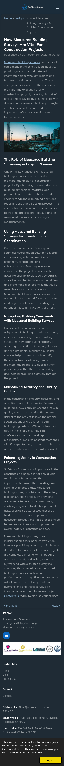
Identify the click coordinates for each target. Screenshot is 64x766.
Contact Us (11, 596)
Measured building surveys (22, 62)
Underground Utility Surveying (20, 623)
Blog (5, 674)
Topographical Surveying (16, 619)
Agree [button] (50, 760)
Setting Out (9, 678)
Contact (7, 695)
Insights (20, 18)
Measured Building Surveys (18, 627)
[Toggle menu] (57, 7)
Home (8, 18)
